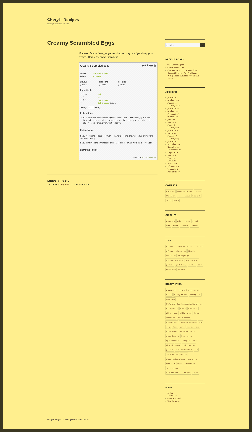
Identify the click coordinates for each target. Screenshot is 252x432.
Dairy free (199, 246)
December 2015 (173, 172)
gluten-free (181, 251)
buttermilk (193, 308)
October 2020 (173, 100)
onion (177, 345)
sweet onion (190, 363)
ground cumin (172, 336)
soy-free (192, 265)
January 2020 (172, 108)
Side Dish (196, 196)
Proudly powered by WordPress (76, 419)
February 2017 (173, 139)
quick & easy (180, 265)
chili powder (185, 313)
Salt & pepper (104, 103)
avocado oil (171, 290)
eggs (100, 97)
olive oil (169, 345)
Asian (179, 221)
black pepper (172, 308)
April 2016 (171, 161)
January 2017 (172, 141)
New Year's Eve (191, 260)
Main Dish (170, 196)
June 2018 (171, 122)
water (195, 373)
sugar (179, 363)
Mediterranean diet (174, 260)
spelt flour (170, 363)
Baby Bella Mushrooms (188, 290)
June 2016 (171, 155)
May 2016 (171, 158)
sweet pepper (172, 368)
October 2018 (172, 117)
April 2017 (171, 133)
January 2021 (172, 97)
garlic (182, 327)
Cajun (187, 221)
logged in (65, 184)
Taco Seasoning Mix (175, 65)
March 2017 (172, 136)
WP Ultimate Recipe (149, 157)
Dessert (198, 191)
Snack (169, 200)
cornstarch (170, 318)
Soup (176, 200)
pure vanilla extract (184, 350)
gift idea (169, 251)
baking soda (195, 295)
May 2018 (171, 125)
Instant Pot (171, 256)
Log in (170, 393)
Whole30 (182, 269)
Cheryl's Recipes (63, 19)
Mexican (184, 226)
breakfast (170, 246)
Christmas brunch (184, 246)
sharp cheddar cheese (175, 359)
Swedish (194, 226)
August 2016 (172, 152)
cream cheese (184, 318)
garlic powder (193, 327)
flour (175, 327)
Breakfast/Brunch (100, 73)
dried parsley (171, 322)
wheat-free (171, 269)
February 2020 (173, 106)
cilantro (196, 313)
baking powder (180, 295)
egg (201, 322)
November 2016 (174, 147)
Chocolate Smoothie (175, 67)
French (195, 221)
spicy (200, 265)
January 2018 (172, 130)
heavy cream (103, 100)
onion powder (189, 345)
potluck (169, 265)
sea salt (183, 354)
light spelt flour (172, 341)
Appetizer (170, 191)
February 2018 (173, 128)
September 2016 (174, 150)
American (97, 76)
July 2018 (171, 119)
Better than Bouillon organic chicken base (184, 304)
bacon (169, 295)
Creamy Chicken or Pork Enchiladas (182, 73)
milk (195, 341)
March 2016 (172, 163)
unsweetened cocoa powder (178, 373)
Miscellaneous (184, 196)
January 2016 (172, 169)
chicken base (172, 313)
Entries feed (172, 396)
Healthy (191, 251)
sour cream (192, 359)
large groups (183, 256)
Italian (175, 226)
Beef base (170, 299)
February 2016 (173, 166)
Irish (168, 226)
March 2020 (172, 103)
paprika (169, 350)
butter (100, 94)
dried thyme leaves (188, 322)
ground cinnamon (187, 331)
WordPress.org (173, 401)
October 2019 (172, 111)
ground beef (171, 331)
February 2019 (173, 114)
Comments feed (174, 398)
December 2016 (173, 144)
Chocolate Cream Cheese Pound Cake (182, 70)
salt (196, 350)
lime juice (186, 341)
